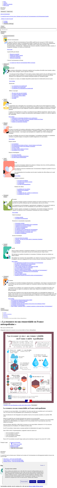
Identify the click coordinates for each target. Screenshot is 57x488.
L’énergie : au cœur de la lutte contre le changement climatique (28, 239)
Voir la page (9, 49)
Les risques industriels (16, 154)
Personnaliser (24, 482)
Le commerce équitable (20, 228)
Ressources (5, 315)
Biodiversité (6, 64)
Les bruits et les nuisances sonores (24, 181)
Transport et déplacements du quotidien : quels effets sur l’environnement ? (30, 270)
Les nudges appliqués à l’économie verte (24, 232)
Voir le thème (12, 81)
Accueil (4, 312)
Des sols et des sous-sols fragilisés (19, 93)
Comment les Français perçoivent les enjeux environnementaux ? (28, 275)
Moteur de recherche (7, 4)
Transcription (34, 405)
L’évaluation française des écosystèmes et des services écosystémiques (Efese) (28, 303)
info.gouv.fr (12, 458)
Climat (5, 99)
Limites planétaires (18, 272)
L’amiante (19, 191)
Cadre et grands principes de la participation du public (26, 266)
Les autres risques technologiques (19, 157)
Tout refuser (33, 482)
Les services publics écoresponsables (22, 269)
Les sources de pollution (22, 180)
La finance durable (19, 217)
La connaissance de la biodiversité (19, 85)
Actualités (5, 22)
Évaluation (6, 276)
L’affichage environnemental (21, 227)
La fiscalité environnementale (21, 218)
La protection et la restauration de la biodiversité (22, 88)
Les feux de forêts (15, 147)
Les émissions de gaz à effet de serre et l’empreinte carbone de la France (27, 119)
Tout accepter (41, 482)
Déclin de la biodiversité (15, 58)
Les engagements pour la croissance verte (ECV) (25, 230)
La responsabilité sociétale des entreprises (23, 267)
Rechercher (3, 11)
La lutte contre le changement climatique (20, 120)
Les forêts (14, 98)
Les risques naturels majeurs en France (20, 148)
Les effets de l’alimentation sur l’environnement (24, 264)
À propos (5, 21)
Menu (4, 1)
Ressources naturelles (14, 54)
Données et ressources (7, 314)
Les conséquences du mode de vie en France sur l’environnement (28, 262)
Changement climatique (15, 56)
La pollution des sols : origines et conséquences (27, 192)
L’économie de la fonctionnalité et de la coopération (26, 224)
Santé (5, 158)
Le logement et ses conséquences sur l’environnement (26, 271)
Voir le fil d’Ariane (4, 310)
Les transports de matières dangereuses (20, 156)
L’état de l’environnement (9, 35)
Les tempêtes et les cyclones (18, 150)
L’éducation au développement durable (22, 265)
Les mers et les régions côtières (18, 95)
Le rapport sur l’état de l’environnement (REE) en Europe (22, 62)
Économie (6, 195)
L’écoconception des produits (21, 238)
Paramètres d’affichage (8, 23)
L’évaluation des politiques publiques (19, 301)
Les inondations (15, 143)
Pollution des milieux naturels (16, 55)
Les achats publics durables (20, 274)
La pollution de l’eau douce (23, 194)
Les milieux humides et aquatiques (19, 94)
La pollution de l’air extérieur (23, 189)
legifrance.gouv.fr (13, 461)
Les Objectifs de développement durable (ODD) (21, 300)
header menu (9, 11)
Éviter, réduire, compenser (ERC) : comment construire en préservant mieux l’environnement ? (31, 306)
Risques (5, 123)
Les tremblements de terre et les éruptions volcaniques (23, 146)
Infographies (5, 316)
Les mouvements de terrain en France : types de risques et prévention (27, 145)
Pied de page (6, 5)
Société (5, 244)
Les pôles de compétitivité (20, 233)
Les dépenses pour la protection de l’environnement (26, 229)
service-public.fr (13, 460)
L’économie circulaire (19, 223)
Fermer (2, 26)
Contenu (5, 3)
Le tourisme (17, 240)
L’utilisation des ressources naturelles (23, 225)
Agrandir (17, 405)
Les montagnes (15, 96)
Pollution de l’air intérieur (23, 190)
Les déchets (17, 243)
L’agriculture (18, 241)
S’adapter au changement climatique (19, 121)
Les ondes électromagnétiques (23, 184)
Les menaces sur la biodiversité (19, 87)
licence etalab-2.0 (36, 486)
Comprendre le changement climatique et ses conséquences (24, 118)
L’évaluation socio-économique (18, 302)
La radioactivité (20, 183)
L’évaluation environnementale (18, 305)
